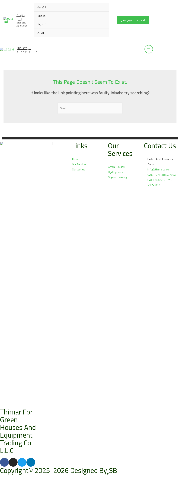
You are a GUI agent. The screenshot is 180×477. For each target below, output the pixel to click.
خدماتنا (41, 15)
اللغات (41, 33)
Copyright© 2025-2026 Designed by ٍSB (58, 470)
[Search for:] (90, 108)
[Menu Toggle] (102, 15)
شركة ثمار (21, 17)
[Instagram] (13, 462)
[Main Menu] (148, 49)
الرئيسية (41, 7)
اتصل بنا (41, 24)
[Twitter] (22, 462)
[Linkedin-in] (30, 462)
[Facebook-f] (4, 462)
